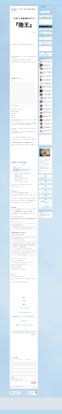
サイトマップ (28, 3)
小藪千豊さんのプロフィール (43, 212)
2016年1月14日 (24, 254)
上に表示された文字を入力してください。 (17, 379)
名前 (12, 367)
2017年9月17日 (30, 228)
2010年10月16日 (30, 248)
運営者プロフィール (23, 3)
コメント (12, 361)
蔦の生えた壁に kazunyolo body (15, 105)
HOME (31, 410)
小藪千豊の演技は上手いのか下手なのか (45, 215)
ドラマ (35, 334)
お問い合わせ (39, 3)
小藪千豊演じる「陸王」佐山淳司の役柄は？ (45, 214)
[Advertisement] (23, 39)
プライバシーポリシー (34, 3)
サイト (12, 374)
